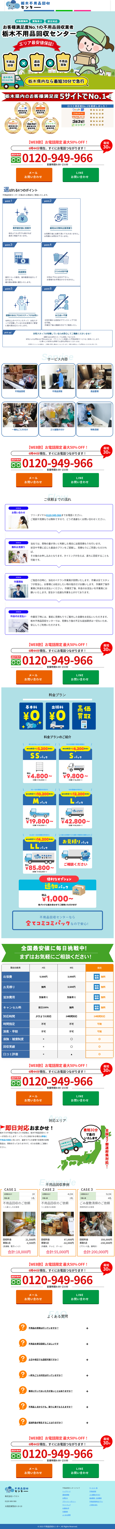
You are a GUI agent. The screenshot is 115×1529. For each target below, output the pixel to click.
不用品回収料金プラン (96, 1501)
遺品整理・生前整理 (95, 1498)
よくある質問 (66, 1515)
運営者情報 (65, 1495)
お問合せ (65, 1498)
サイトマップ (66, 1505)
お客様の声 (65, 1508)
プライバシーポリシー (69, 1501)
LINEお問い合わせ (80, 175)
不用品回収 (92, 1491)
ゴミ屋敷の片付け (94, 1495)
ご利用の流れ (93, 1505)
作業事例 (65, 1512)
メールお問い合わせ (33, 175)
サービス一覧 (93, 1488)
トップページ (66, 1491)
